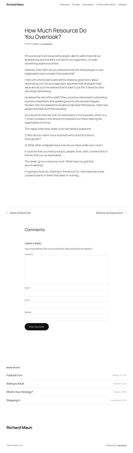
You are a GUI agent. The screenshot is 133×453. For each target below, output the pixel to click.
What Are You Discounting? (109, 212)
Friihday (76, 4)
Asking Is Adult (15, 383)
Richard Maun (15, 4)
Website (28, 312)
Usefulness (88, 4)
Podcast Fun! (14, 375)
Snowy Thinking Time (20, 212)
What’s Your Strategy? (19, 391)
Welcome (64, 4)
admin (35, 43)
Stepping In (13, 400)
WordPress (122, 445)
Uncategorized (46, 43)
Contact (122, 4)
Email (27, 300)
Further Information (106, 4)
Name (28, 288)
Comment (29, 254)
